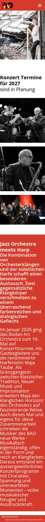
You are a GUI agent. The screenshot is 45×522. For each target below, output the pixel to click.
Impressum (9, 520)
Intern (36, 520)
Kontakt (17, 520)
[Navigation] (39, 5)
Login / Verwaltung (26, 520)
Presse (41, 520)
